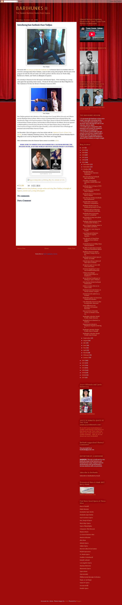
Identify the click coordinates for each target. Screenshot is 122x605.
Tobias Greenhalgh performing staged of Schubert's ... (90, 274)
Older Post (71, 248)
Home (47, 248)
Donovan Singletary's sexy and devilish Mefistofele (91, 269)
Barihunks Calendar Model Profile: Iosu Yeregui (91, 334)
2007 (83, 377)
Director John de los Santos (88, 549)
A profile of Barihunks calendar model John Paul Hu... (91, 182)
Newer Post (21, 248)
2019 (83, 152)
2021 (83, 148)
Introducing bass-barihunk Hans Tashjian (91, 190)
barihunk (34, 188)
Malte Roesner (84, 509)
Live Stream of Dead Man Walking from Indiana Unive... (91, 240)
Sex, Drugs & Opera (86, 520)
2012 (83, 365)
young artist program (38, 190)
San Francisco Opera (86, 518)
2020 (83, 150)
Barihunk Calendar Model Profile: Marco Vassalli (91, 330)
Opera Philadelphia (86, 526)
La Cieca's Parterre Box (87, 534)
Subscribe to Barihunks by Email (90, 476)
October (86, 169)
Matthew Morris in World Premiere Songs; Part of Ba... (91, 253)
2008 (83, 375)
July (84, 343)
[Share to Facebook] (38, 186)
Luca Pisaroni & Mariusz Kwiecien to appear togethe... (90, 234)
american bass (26, 188)
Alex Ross (83, 540)
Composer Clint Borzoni (87, 529)
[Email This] (32, 186)
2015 (83, 162)
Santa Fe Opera (84, 583)
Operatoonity (84, 574)
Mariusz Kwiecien (85, 566)
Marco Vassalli (84, 506)
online (57, 140)
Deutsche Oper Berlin (86, 515)
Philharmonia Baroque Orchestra (90, 577)
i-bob (66, 601)
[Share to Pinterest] (39, 186)
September (87, 338)
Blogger (78, 601)
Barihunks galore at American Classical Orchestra (92, 298)
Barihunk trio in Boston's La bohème (91, 321)
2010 (83, 370)
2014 (83, 360)
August (85, 340)
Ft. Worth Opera (85, 554)
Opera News (83, 571)
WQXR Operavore (85, 551)
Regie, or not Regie (86, 580)
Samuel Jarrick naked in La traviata (91, 294)
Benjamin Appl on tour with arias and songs (91, 265)
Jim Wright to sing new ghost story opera (92, 218)
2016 (83, 160)
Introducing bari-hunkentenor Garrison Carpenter (90, 173)
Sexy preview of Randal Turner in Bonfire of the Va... (91, 312)
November (86, 167)
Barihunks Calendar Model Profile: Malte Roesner (91, 317)
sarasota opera (27, 190)
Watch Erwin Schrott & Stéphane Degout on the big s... (92, 325)
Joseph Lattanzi (85, 560)
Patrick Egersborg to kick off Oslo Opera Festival (92, 261)
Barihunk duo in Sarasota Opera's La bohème (91, 214)
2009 (83, 373)
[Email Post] (28, 185)
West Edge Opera (85, 523)
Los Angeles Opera (86, 563)
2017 (83, 157)
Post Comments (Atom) (50, 254)
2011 (83, 368)
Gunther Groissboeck (86, 557)
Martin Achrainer (85, 537)
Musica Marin (84, 532)
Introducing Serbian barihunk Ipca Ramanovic (92, 198)
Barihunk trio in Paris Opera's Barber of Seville (92, 258)
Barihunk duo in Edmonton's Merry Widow (92, 194)
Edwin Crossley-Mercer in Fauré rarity (91, 286)
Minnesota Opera (85, 568)
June (84, 345)
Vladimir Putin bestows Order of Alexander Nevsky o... (92, 222)
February (86, 355)
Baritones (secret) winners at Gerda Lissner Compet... (92, 290)
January (86, 357)
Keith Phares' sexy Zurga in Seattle (91, 230)
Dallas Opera (84, 546)
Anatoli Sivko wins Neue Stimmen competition (90, 202)
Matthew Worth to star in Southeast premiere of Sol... (92, 206)
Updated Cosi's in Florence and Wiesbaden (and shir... (92, 210)
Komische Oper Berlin (87, 512)
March (85, 353)
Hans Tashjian (58, 188)
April (85, 350)
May (84, 348)
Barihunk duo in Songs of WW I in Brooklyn (92, 186)
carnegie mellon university (45, 188)
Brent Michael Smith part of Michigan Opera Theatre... (92, 279)
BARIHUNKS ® (32, 8)
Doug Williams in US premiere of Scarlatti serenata (90, 307)
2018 (83, 155)
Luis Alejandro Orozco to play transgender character (92, 302)
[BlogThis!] (34, 186)
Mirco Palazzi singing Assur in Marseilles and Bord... (92, 226)
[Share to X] (36, 186)
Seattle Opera (84, 588)
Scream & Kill (84, 585)
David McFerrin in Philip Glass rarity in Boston (92, 244)
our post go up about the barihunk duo (37, 69)
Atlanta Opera (84, 543)
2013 (83, 363)
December (86, 164)
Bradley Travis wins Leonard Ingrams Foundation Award (92, 248)
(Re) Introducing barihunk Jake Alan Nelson (91, 177)
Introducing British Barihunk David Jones (92, 282)
